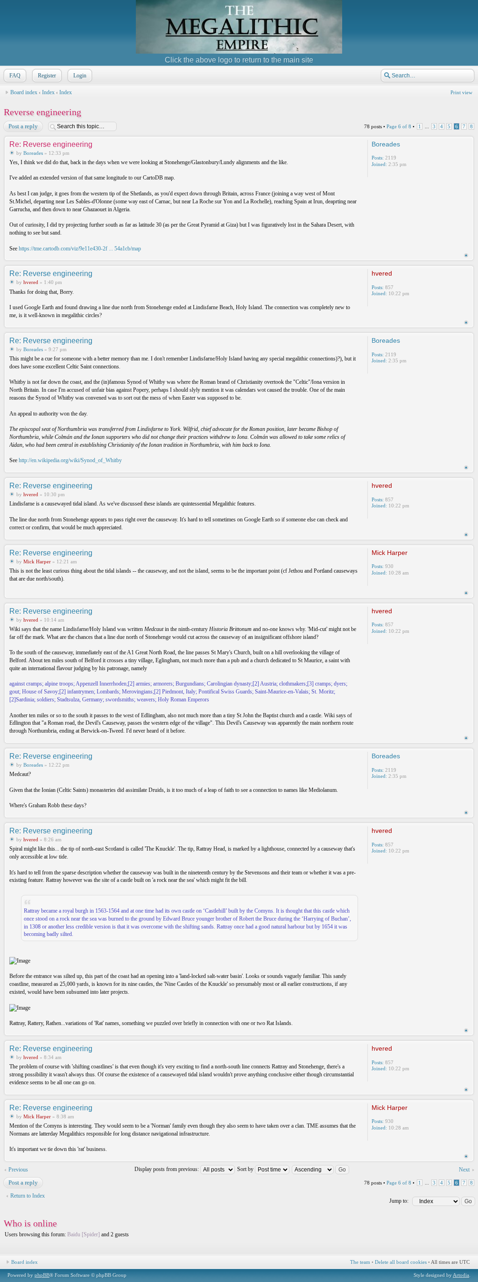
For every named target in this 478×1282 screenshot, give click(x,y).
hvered (30, 282)
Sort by (246, 1169)
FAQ (15, 75)
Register (47, 75)
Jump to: (398, 1201)
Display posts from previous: (167, 1169)
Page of (399, 126)
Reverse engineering (42, 112)
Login (79, 75)
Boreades (33, 153)
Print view (461, 92)
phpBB (42, 1275)
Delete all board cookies (401, 1262)
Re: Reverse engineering (50, 144)
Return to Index (27, 1195)
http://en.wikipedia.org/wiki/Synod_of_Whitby (70, 460)
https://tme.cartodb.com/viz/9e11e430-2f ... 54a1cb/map (80, 248)
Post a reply (23, 126)
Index (48, 92)
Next (464, 1169)
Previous (18, 1169)
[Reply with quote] (342, 143)
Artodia (461, 1275)
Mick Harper (37, 561)
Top (466, 255)
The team (360, 1262)
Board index (23, 92)
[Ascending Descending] (321, 1169)
